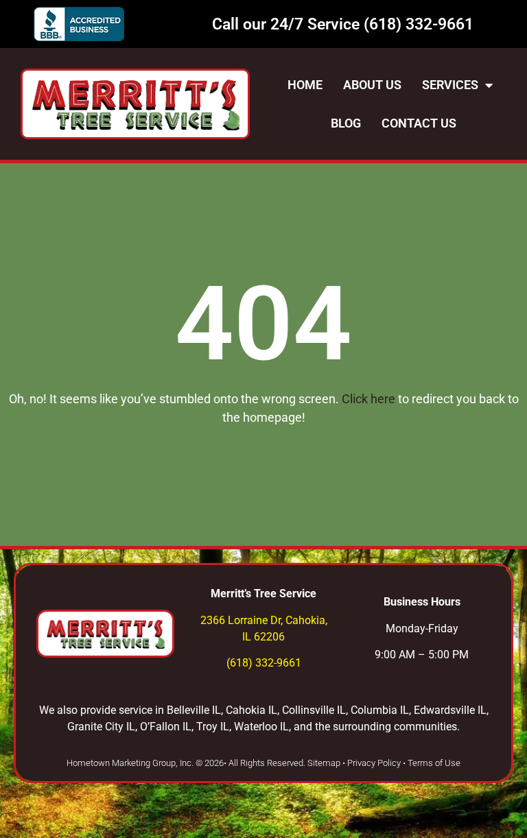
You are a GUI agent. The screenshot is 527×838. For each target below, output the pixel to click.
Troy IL (212, 726)
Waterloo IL (261, 726)
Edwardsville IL (450, 710)
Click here (370, 399)
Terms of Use (434, 763)
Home (305, 84)
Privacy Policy (374, 763)
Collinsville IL (314, 710)
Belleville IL (194, 710)
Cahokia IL (251, 710)
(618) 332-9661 (418, 24)
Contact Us (419, 123)
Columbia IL (380, 710)
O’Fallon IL (165, 726)
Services (450, 84)
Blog (346, 123)
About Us (372, 84)
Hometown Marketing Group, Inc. (130, 763)
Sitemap (323, 763)
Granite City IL (101, 726)
